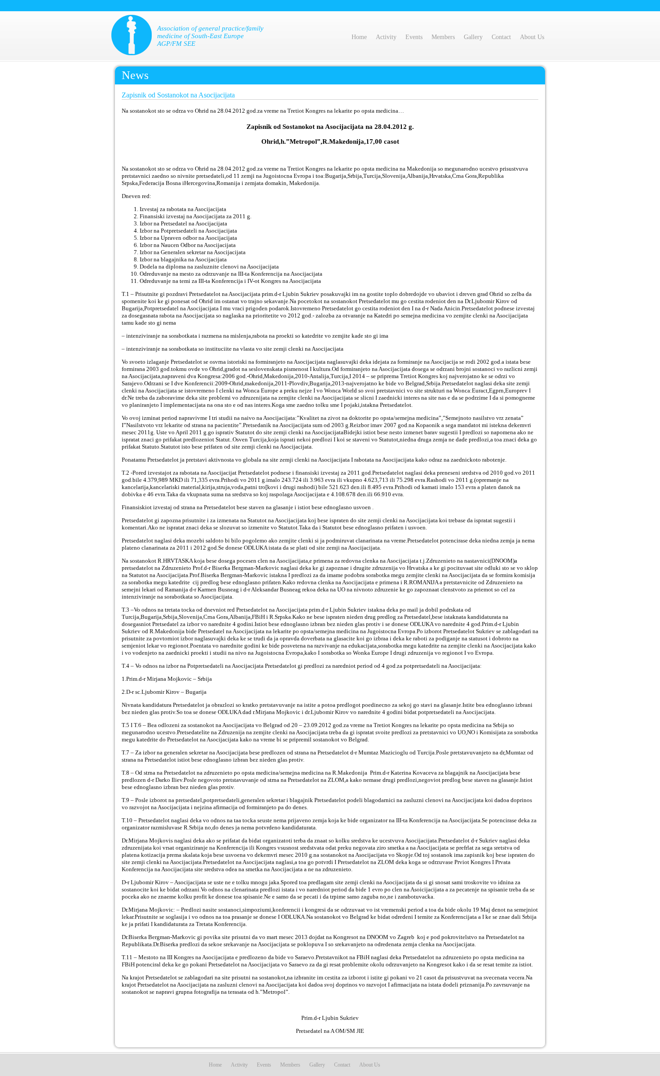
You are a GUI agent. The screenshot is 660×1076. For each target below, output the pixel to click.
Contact (501, 37)
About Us (532, 37)
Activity (386, 37)
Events (413, 37)
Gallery (473, 37)
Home (359, 37)
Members (443, 37)
